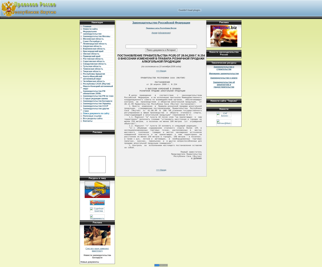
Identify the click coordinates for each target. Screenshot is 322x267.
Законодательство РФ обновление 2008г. (94, 92)
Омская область (91, 54)
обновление (164, 33)
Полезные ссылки (92, 116)
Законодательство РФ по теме (98, 96)
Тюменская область (93, 69)
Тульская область (92, 66)
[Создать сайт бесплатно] (161, 266)
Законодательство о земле (223, 78)
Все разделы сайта (92, 118)
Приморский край (91, 56)
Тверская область (92, 71)
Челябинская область (94, 81)
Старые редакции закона (95, 98)
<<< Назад (161, 71)
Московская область (93, 39)
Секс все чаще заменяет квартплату (97, 249)
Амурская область (92, 46)
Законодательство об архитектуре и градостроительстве (224, 84)
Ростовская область (93, 59)
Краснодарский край (93, 51)
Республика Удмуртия (94, 74)
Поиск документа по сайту (96, 113)
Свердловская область (94, 64)
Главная (87, 26)
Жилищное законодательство (224, 73)
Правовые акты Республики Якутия (161, 28)
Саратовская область (94, 61)
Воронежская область (94, 49)
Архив (154, 33)
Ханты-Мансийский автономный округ (92, 77)
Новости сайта (90, 29)
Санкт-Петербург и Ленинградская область (95, 42)
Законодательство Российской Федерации (161, 22)
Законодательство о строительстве (224, 68)
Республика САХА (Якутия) (96, 84)
